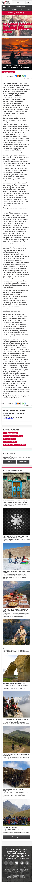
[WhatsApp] (23, 76)
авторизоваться (8, 418)
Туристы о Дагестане (10, 29)
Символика (7, 32)
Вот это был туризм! (10, 827)
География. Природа (25, 29)
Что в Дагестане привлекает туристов (15, 719)
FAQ (5, 23)
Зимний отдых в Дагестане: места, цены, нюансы (16, 572)
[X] (20, 76)
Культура (13, 26)
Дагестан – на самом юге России (14, 683)
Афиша (22, 9)
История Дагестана (25, 23)
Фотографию (23, 461)
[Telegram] (25, 76)
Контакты (20, 856)
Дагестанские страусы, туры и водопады (13, 790)
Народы (6, 26)
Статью (9, 461)
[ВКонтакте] (16, 76)
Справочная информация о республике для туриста (16, 755)
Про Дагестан (13, 23)
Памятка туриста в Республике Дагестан (16, 501)
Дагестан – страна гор (10, 647)
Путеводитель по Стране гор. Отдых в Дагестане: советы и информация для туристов (15, 610)
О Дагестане (14, 9)
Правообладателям (11, 858)
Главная (5, 72)
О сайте (11, 856)
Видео (28, 9)
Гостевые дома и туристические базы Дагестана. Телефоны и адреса (15, 537)
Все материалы (16, 837)
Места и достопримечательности (17, 6)
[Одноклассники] (18, 76)
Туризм (21, 26)
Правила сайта (24, 858)
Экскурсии (6, 9)
